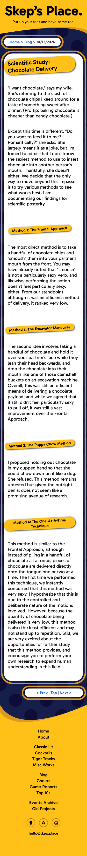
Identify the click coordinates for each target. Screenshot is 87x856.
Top (54, 692)
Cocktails (43, 753)
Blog (28, 42)
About (44, 737)
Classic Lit (43, 747)
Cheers (43, 780)
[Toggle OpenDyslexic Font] (56, 822)
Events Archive (43, 802)
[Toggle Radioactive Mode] (43, 822)
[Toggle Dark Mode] (31, 822)
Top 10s (43, 792)
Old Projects (43, 808)
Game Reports (43, 786)
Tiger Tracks (43, 758)
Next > (66, 692)
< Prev (42, 692)
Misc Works (43, 765)
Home (15, 42)
